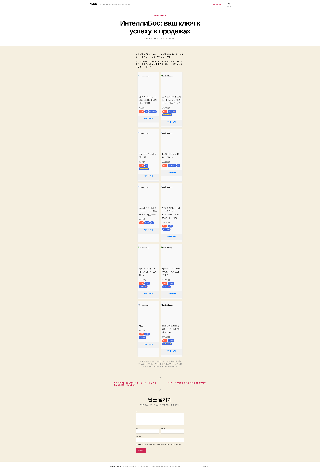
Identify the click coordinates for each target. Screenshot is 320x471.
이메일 (163, 428)
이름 (137, 428)
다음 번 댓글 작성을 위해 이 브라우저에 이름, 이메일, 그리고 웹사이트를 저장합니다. (161, 444)
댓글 (137, 411)
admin (150, 38)
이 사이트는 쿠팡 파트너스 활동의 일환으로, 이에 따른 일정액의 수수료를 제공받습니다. (152, 466)
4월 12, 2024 (160, 38)
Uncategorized (160, 15)
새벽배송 (94, 4)
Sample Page (217, 4)
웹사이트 (138, 436)
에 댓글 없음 (172, 38)
